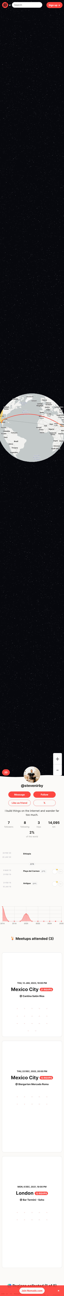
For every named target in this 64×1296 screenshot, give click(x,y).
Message (19, 794)
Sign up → (54, 5)
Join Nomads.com (32, 1290)
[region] (32, 427)
